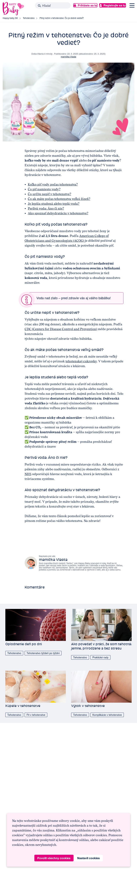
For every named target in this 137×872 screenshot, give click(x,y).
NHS (28, 474)
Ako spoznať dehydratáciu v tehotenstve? (58, 213)
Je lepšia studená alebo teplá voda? (53, 203)
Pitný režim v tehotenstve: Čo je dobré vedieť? (62, 17)
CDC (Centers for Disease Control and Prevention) (61, 329)
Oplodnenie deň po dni (23, 644)
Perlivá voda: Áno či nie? (46, 208)
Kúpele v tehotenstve (22, 706)
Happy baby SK (10, 17)
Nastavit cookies (88, 858)
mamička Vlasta (68, 56)
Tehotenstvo (29, 17)
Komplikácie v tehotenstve (107, 715)
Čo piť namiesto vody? (44, 189)
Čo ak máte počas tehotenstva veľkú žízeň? (59, 198)
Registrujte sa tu (114, 5)
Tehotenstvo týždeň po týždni (43, 653)
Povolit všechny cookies (53, 858)
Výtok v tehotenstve (88, 706)
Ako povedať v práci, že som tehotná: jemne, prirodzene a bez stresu (101, 646)
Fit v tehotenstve (36, 715)
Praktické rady (100, 657)
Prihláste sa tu (87, 5)
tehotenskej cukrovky (81, 361)
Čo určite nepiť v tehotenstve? (49, 194)
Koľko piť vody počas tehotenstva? (53, 184)
